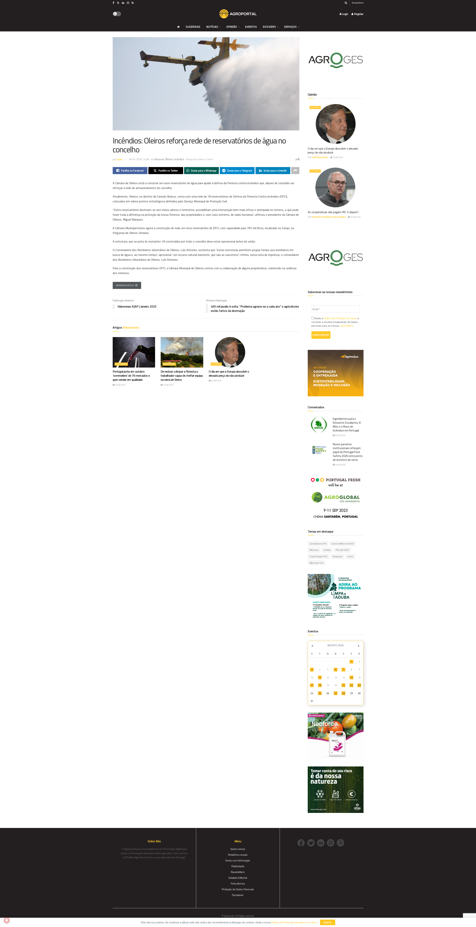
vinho (350, 556)
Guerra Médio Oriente (342, 543)
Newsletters (358, 2)
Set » (358, 646)
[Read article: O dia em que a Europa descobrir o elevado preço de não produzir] (230, 352)
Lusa (119, 159)
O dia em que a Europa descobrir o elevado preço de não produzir (229, 373)
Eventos (251, 27)
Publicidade (237, 866)
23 (359, 685)
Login (345, 14)
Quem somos (237, 849)
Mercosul (314, 550)
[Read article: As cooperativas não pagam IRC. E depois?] (336, 187)
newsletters (346, 326)
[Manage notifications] (7, 920)
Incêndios (179, 159)
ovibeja (327, 550)
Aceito (328, 922)
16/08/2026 (355, 217)
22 (351, 685)
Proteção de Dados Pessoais (238, 889)
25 (320, 693)
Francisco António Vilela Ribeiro (329, 217)
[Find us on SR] (133, 3)
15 (351, 677)
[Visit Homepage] (238, 14)
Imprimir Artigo (125, 285)
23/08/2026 (120, 384)
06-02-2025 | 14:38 (139, 159)
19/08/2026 (340, 464)
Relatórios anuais (237, 855)
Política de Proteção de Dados (340, 318)
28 (343, 693)
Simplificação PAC (319, 556)
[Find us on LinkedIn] (123, 3)
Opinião (231, 27)
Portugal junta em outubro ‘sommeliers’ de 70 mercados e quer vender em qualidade (131, 375)
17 (312, 685)
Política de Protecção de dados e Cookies (294, 922)
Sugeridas (193, 27)
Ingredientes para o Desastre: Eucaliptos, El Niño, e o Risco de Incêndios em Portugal (347, 425)
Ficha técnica (238, 883)
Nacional (159, 159)
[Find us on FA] (113, 3)
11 (320, 677)
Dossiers (269, 27)
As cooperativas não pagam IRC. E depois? (333, 212)
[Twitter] (312, 842)
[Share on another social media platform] (295, 170)
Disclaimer (238, 895)
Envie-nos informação (238, 860)
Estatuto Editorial (238, 878)
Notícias (212, 27)
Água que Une (317, 562)
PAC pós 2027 (342, 550)
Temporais (337, 556)
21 (343, 685)
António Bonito (320, 157)
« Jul (312, 646)
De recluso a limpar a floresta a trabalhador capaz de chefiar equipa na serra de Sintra (182, 375)
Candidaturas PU (318, 543)
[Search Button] (346, 3)
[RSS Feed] (341, 842)
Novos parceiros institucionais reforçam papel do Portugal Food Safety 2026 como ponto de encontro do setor (348, 452)
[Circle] (322, 842)
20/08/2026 (340, 435)
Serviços (290, 27)
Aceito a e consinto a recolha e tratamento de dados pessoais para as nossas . (335, 322)
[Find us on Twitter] (118, 3)
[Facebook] (302, 842)
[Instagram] (332, 842)
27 (335, 693)
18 (320, 685)
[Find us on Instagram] (128, 3)
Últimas (169, 159)
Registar (359, 14)
